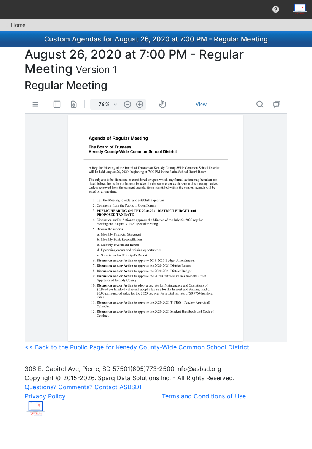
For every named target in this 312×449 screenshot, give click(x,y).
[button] (275, 9)
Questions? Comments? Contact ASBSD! (83, 387)
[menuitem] (276, 9)
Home (18, 25)
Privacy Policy (45, 396)
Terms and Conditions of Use (204, 396)
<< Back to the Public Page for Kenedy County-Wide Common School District (137, 347)
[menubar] (156, 9)
